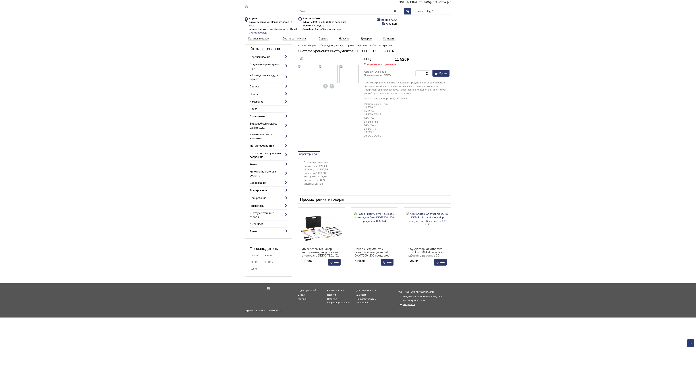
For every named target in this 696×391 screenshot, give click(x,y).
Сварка (254, 86)
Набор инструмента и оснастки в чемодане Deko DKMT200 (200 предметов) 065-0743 (372, 252)
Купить (443, 73)
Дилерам (361, 295)
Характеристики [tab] (309, 153)
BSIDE (268, 255)
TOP (689, 342)
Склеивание (257, 116)
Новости (331, 295)
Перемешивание (260, 56)
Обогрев (255, 94)
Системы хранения (382, 45)
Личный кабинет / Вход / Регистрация (425, 2)
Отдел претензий (307, 290)
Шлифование (258, 182)
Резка (253, 164)
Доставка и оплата (366, 290)
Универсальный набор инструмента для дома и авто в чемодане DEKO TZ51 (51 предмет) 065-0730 (321, 252)
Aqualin (255, 255)
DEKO (254, 262)
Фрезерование (258, 190)
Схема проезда (258, 32)
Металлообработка (262, 145)
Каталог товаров (307, 45)
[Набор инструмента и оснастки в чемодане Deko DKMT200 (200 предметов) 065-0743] (374, 228)
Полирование (258, 197)
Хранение (363, 45)
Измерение (256, 101)
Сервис (301, 295)
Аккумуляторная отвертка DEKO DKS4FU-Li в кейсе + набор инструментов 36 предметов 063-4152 (426, 252)
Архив (253, 231)
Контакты (303, 299)
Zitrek (254, 269)
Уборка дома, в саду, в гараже (337, 45)
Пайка (253, 108)
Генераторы (257, 205)
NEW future (256, 223)
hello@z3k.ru (409, 304)
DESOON (268, 262)
